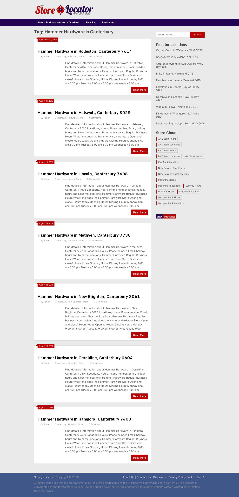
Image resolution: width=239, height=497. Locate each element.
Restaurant (108, 22)
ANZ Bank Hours (167, 138)
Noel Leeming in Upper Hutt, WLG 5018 (180, 123)
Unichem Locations (189, 191)
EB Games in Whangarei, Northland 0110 (177, 115)
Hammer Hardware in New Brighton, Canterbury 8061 (89, 296)
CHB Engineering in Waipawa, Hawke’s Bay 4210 (179, 65)
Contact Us (144, 477)
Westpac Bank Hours (169, 197)
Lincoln (71, 179)
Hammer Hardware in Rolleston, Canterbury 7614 (85, 51)
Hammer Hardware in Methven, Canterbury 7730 (84, 235)
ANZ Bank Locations (169, 144)
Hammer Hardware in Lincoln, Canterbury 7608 (83, 174)
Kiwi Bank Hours (193, 156)
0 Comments (95, 56)
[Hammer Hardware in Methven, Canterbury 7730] (50, 257)
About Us (128, 477)
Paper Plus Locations (169, 185)
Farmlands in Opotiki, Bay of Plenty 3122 (177, 88)
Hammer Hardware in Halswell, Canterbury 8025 (84, 112)
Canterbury (60, 56)
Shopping (91, 22)
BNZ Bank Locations (169, 156)
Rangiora (72, 424)
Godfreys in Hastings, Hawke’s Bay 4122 (177, 98)
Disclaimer (159, 477)
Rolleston (72, 56)
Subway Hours (193, 185)
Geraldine (72, 363)
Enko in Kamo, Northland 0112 (174, 73)
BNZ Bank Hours (167, 150)
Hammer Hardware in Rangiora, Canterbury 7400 (84, 419)
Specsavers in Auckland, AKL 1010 (177, 57)
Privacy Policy (177, 477)
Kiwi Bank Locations (168, 162)
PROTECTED (169, 217)
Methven (72, 240)
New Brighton (75, 301)
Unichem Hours (166, 191)
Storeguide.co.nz (44, 477)
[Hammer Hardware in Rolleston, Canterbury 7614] (50, 73)
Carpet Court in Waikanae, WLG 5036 (179, 50)
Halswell (72, 117)
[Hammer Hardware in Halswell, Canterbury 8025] (50, 135)
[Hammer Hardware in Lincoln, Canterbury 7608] (50, 196)
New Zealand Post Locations (173, 174)
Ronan (47, 56)
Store (81, 56)
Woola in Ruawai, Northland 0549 (176, 106)
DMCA (159, 217)
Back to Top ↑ (196, 477)
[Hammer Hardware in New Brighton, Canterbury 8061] (50, 318)
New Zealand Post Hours (171, 168)
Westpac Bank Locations (171, 203)
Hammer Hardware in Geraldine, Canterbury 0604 (85, 357)
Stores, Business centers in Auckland (58, 22)
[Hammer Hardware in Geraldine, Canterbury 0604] (50, 380)
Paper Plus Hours (167, 179)
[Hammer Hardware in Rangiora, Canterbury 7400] (50, 441)
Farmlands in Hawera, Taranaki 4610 (178, 80)
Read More (139, 90)
